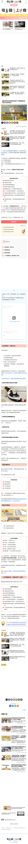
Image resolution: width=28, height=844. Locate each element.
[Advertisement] (14, 49)
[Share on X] (2, 123)
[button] (17, 123)
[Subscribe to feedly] (15, 706)
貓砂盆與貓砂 (7, 252)
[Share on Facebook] (5, 123)
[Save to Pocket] (10, 123)
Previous (1, 26)
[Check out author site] (10, 706)
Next (27, 26)
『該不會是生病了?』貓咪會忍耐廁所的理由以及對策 (13, 378)
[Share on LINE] (12, 123)
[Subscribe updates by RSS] (18, 706)
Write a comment (14, 823)
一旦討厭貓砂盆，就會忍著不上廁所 (11, 255)
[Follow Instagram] (13, 706)
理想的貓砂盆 (7, 249)
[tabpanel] (7, 26)
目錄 (7, 241)
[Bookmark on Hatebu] (7, 123)
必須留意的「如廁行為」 (9, 247)
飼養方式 (4, 664)
